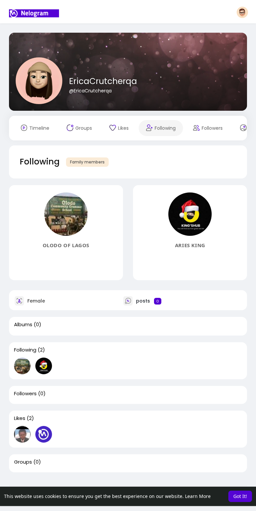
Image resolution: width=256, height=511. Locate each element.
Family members (87, 162)
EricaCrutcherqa (103, 81)
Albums (23, 324)
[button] (242, 12)
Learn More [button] (198, 496)
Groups (23, 462)
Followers (25, 393)
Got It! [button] (240, 496)
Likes (19, 418)
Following (25, 350)
